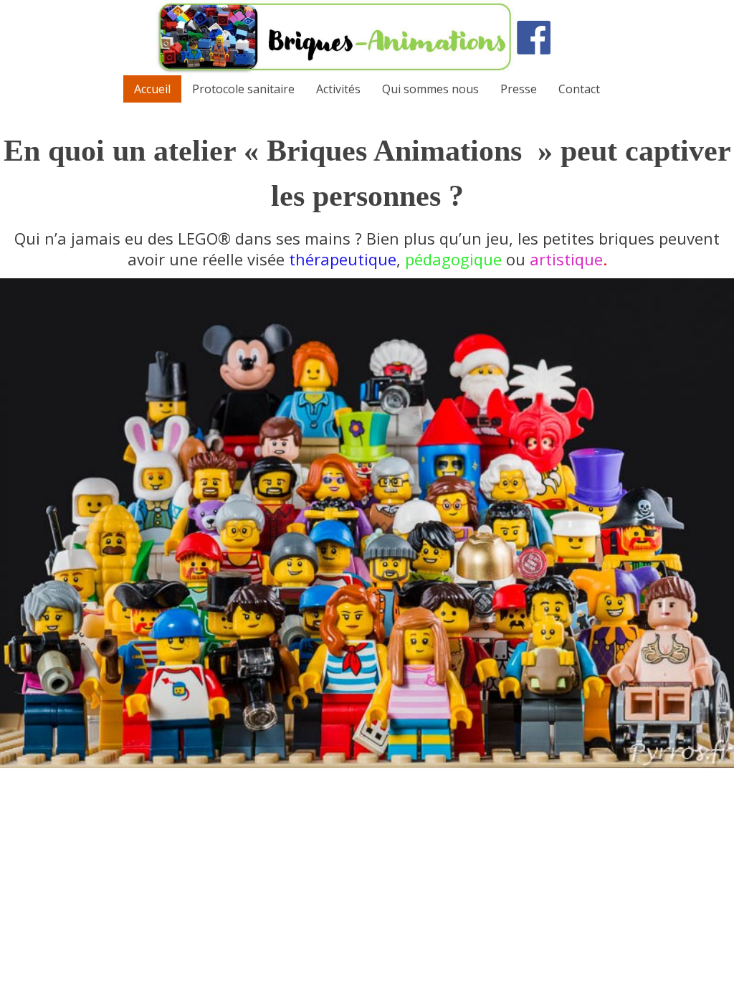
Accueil (152, 89)
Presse (518, 89)
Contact (579, 89)
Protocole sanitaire (243, 89)
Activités (338, 89)
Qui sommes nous (430, 89)
